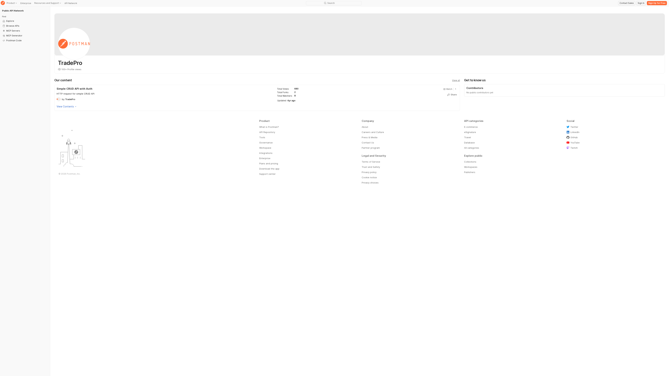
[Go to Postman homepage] (3, 3)
